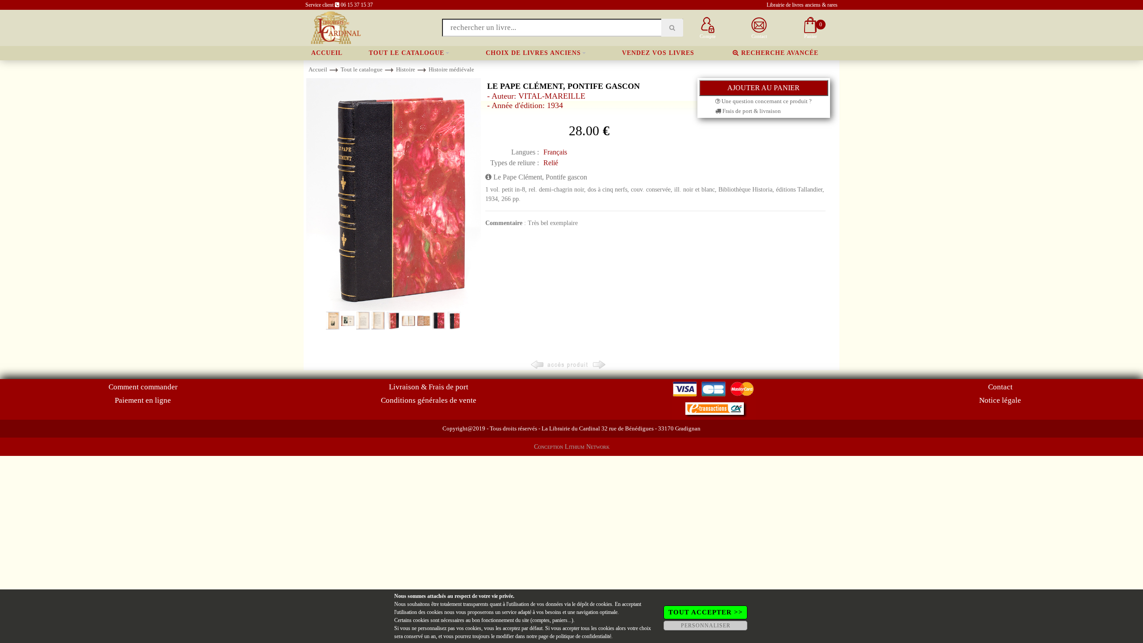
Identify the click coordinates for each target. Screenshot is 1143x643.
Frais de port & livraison (751, 111)
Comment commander (143, 387)
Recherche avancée (778, 53)
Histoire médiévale (451, 69)
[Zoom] (393, 194)
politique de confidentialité (583, 636)
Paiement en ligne (143, 400)
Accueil (326, 53)
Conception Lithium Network (571, 446)
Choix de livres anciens (533, 53)
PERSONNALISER (705, 625)
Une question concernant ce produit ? (766, 101)
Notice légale (1000, 400)
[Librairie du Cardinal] (335, 27)
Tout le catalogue (406, 53)
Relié (550, 163)
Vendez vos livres (658, 53)
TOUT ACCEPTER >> (705, 612)
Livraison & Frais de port (428, 387)
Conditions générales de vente (428, 400)
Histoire (405, 69)
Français (555, 152)
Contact (1000, 387)
